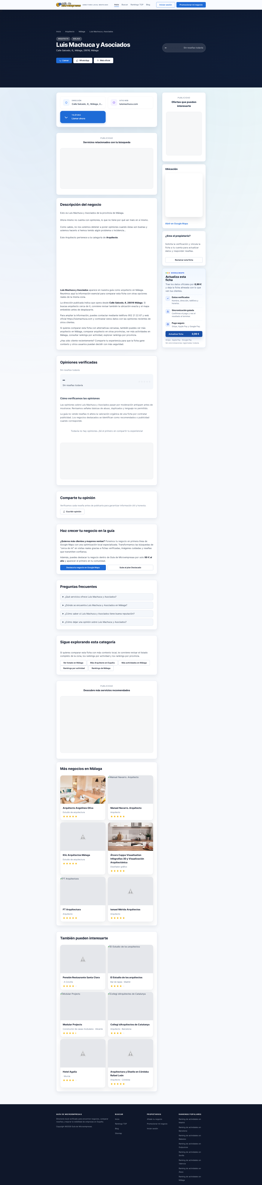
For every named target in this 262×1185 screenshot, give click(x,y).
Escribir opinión (73, 511)
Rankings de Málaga (101, 668)
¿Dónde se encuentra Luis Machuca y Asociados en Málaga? (96, 605)
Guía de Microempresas (82, 1126)
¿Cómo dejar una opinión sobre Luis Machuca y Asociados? (95, 622)
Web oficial (105, 60)
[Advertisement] (106, 168)
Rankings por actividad (74, 668)
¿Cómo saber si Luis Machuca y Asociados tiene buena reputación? (100, 613)
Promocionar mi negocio (191, 5)
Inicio (116, 4)
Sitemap (118, 1133)
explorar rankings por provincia (120, 335)
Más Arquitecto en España (102, 663)
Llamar (65, 60)
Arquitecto (69, 31)
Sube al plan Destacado (130, 567)
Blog (148, 4)
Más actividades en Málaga (134, 663)
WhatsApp (84, 60)
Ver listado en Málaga (73, 663)
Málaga (82, 31)
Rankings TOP (137, 4)
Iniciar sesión (165, 5)
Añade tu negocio (154, 1119)
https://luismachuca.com (79, 318)
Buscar (125, 4)
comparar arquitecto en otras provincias (104, 331)
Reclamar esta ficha (184, 260)
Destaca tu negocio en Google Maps (83, 567)
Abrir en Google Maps (176, 223)
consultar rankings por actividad (85, 335)
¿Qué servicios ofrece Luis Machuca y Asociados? (90, 596)
